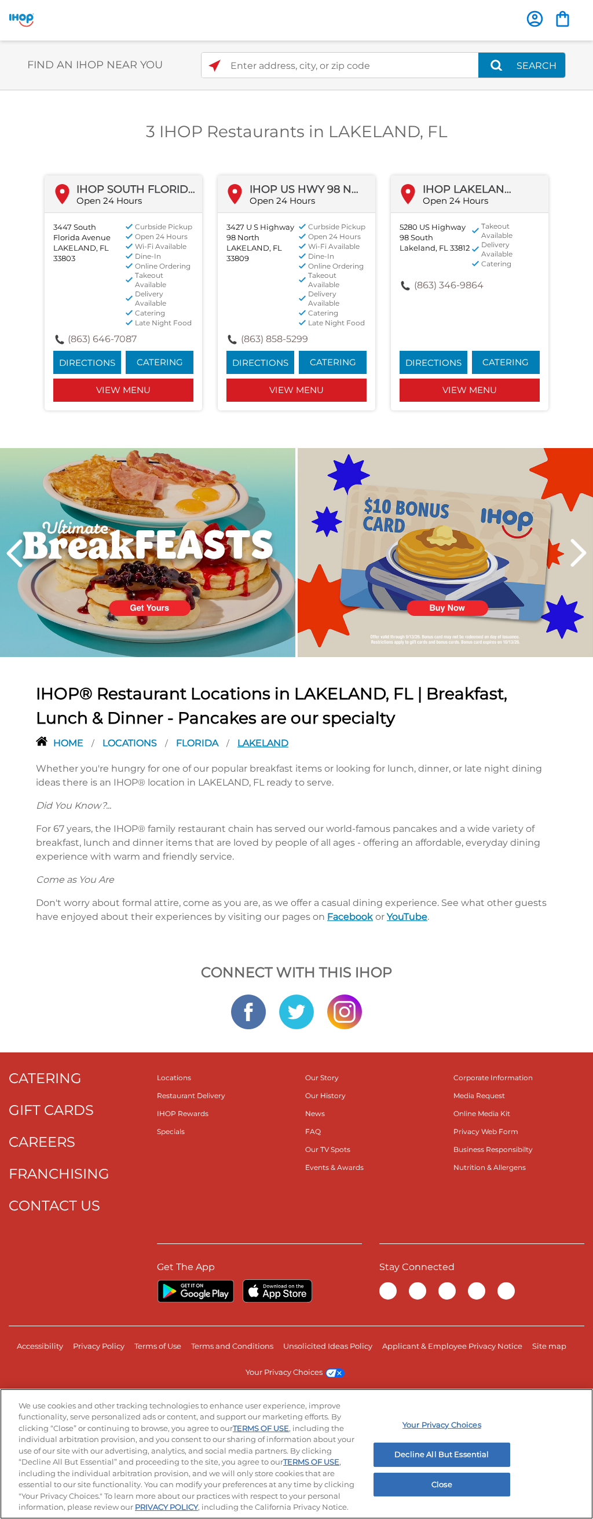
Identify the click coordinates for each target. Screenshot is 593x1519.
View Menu (123, 389)
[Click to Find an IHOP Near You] (215, 66)
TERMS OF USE (261, 1428)
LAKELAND (262, 743)
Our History (325, 1095)
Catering (160, 362)
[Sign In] (534, 18)
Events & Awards (334, 1167)
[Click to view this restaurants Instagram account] (344, 1010)
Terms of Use (157, 1346)
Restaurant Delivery (191, 1095)
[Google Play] (195, 1290)
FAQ (313, 1131)
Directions (87, 362)
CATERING (45, 1078)
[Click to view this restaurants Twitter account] (296, 1010)
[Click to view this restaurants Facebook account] (248, 1010)
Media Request (479, 1095)
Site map (549, 1346)
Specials (171, 1131)
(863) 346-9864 (449, 285)
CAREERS (42, 1141)
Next (578, 553)
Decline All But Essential (441, 1454)
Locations (131, 743)
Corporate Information (493, 1077)
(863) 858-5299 (274, 338)
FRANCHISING (59, 1173)
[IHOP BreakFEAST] (147, 551)
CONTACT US (54, 1205)
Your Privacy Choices (284, 1372)
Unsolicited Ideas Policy (327, 1346)
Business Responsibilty (493, 1149)
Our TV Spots (327, 1149)
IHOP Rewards (182, 1113)
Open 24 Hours (109, 200)
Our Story (322, 1077)
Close (441, 1484)
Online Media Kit (481, 1113)
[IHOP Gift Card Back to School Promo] (445, 551)
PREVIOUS (14, 553)
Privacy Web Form (485, 1131)
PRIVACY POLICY (166, 1506)
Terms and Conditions (232, 1346)
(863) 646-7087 (102, 338)
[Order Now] (562, 18)
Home (69, 743)
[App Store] (277, 1290)
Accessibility (40, 1346)
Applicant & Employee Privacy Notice (452, 1346)
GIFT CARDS (51, 1110)
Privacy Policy (99, 1346)
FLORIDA (198, 743)
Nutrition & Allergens (489, 1167)
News (315, 1113)
